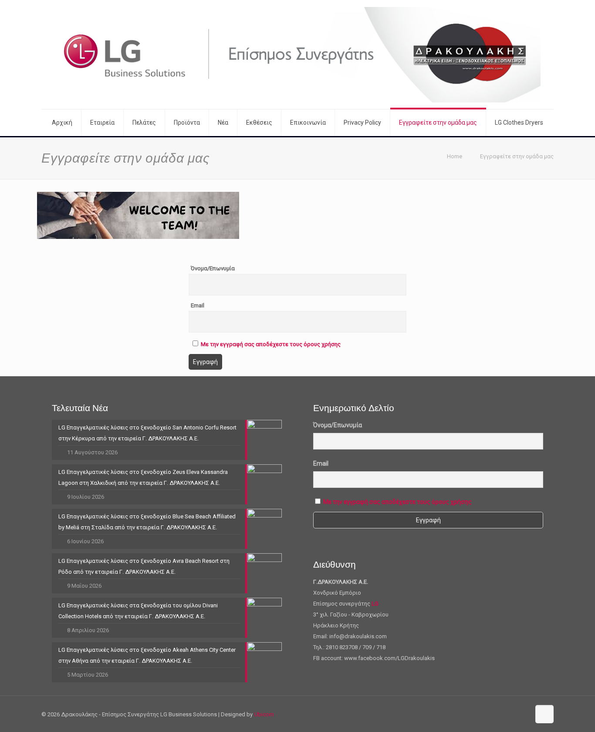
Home (454, 156)
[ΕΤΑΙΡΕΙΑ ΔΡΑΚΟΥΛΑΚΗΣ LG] (297, 54)
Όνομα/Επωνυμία (213, 268)
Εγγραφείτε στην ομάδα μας (517, 156)
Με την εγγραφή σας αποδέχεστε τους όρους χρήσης (271, 344)
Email (197, 305)
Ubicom (264, 714)
